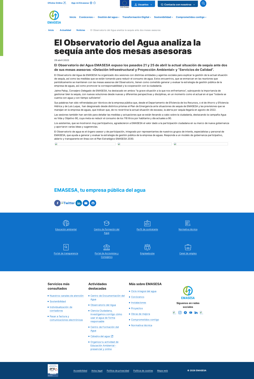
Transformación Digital (135, 17)
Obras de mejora (140, 314)
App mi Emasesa (80, 3)
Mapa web (162, 370)
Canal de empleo (188, 253)
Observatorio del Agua (103, 305)
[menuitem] (143, 4)
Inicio (73, 17)
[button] (203, 3)
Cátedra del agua (100, 336)
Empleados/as (147, 253)
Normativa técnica (188, 229)
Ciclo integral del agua (144, 291)
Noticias (80, 30)
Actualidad (65, 30)
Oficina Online (55, 3)
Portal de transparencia (66, 253)
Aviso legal (97, 370)
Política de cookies (143, 370)
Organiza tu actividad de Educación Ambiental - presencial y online (104, 345)
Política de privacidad (118, 370)
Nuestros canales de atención (67, 295)
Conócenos (86, 17)
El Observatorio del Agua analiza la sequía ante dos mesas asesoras (125, 30)
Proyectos (137, 308)
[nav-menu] (151, 4)
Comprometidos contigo (190, 17)
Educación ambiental (66, 229)
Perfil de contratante (147, 229)
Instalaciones (138, 302)
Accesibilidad (80, 370)
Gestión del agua (107, 17)
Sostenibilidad (162, 17)
